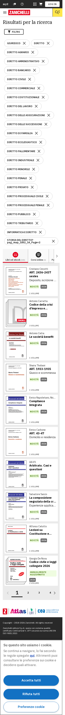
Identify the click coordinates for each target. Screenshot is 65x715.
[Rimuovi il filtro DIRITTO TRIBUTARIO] (36, 223)
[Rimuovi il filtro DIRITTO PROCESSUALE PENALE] (48, 205)
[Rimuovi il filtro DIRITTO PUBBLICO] (34, 214)
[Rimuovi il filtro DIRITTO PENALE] (30, 178)
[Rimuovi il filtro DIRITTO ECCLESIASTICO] (40, 142)
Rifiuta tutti (31, 694)
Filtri (16, 31)
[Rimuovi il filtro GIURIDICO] (24, 43)
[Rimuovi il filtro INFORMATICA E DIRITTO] (40, 232)
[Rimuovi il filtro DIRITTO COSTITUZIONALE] (43, 97)
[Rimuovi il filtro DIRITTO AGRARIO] (32, 52)
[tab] (15, 256)
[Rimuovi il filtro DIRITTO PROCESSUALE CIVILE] (47, 196)
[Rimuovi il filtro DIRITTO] (48, 43)
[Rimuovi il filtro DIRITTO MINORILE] (33, 169)
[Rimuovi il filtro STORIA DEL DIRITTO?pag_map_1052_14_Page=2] (53, 241)
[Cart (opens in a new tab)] (40, 4)
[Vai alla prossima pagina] (54, 593)
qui (32, 656)
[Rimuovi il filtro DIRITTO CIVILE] (29, 79)
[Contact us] (22, 4)
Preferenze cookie (31, 707)
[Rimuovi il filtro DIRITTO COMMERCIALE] (38, 88)
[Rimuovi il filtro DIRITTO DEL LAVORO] (36, 106)
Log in (52, 4)
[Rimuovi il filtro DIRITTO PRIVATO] (32, 187)
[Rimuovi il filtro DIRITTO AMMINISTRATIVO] (43, 61)
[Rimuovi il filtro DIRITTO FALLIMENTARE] (39, 151)
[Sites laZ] (34, 4)
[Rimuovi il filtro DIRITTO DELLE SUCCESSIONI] (46, 124)
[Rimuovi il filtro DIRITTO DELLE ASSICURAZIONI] (48, 115)
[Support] (14, 4)
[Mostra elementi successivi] (57, 256)
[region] (31, 677)
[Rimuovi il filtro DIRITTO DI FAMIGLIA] (36, 133)
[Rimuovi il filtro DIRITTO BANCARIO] (34, 70)
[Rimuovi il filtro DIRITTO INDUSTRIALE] (38, 160)
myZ (5, 4)
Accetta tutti (31, 680)
